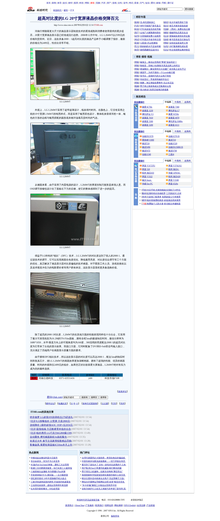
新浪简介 (69, 505)
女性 (120, 3)
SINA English (130, 505)
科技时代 (57, 10)
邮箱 (158, 3)
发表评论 (122, 391)
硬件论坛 (50, 403)
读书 (125, 3)
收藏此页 (62, 403)
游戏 (114, 3)
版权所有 (115, 516)
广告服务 (90, 505)
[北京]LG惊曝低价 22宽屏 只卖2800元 (50, 421)
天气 (142, 3)
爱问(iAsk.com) (55, 397)
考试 (131, 3)
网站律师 (118, 505)
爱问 (153, 3)
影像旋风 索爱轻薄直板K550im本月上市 (51, 445)
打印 (114, 403)
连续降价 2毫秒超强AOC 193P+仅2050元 (51, 425)
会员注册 (141, 505)
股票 (76, 3)
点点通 (105, 403)
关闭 (122, 403)
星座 (136, 3)
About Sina (79, 505)
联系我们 (99, 505)
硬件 (66, 10)
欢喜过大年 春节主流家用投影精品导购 (51, 441)
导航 (164, 3)
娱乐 (65, 3)
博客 (87, 3)
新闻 (54, 3)
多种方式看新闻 (90, 403)
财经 (70, 3)
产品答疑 (151, 505)
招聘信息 (109, 505)
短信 (147, 3)
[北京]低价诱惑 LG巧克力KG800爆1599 (51, 433)
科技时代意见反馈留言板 (88, 500)
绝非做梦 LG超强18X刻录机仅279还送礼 (51, 417)
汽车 (103, 3)
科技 (81, 3)
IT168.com (98, 25)
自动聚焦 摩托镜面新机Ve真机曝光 (48, 437)
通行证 (170, 3)
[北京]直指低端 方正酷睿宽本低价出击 (50, 429)
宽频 (98, 3)
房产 (109, 3)
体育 (59, 3)
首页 (48, 3)
